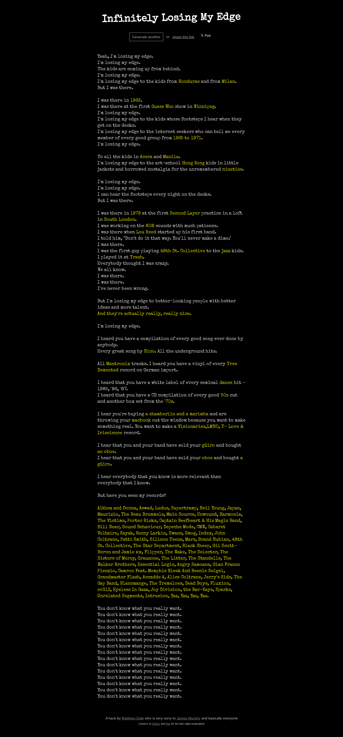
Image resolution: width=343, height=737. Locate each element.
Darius (156, 723)
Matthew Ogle (133, 718)
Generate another (146, 37)
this (168, 723)
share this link (183, 37)
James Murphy (188, 718)
